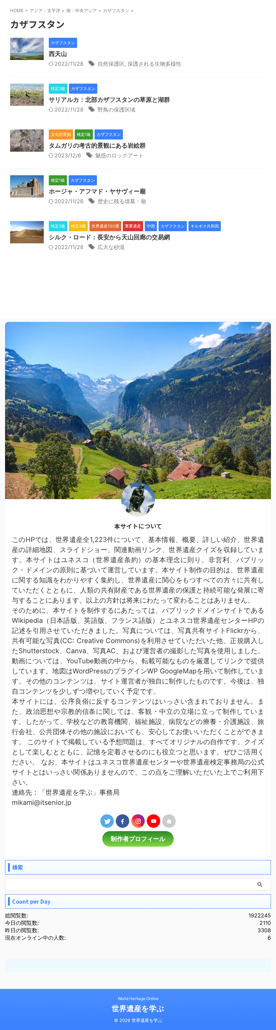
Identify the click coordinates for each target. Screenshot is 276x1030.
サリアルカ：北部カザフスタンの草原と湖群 (109, 99)
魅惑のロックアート (119, 155)
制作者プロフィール (138, 838)
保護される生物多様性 (154, 63)
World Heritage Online (138, 998)
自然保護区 (111, 63)
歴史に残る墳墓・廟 (122, 201)
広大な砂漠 (111, 247)
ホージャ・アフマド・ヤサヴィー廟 (97, 191)
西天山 (58, 53)
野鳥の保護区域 (116, 109)
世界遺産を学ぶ (138, 1008)
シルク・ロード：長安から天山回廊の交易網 (109, 237)
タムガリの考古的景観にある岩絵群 (97, 145)
